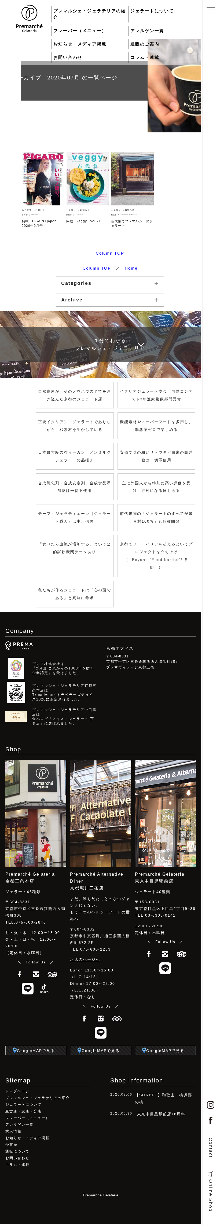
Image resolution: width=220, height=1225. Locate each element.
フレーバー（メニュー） (80, 30)
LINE (28, 988)
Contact (210, 1148)
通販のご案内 (144, 44)
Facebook (19, 974)
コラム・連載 (144, 57)
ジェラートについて (152, 11)
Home (131, 268)
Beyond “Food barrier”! (158, 559)
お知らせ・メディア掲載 (80, 44)
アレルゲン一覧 (147, 30)
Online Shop (210, 1195)
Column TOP (110, 253)
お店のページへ (85, 959)
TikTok (44, 988)
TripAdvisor (52, 974)
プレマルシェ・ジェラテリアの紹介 (89, 14)
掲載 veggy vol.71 (83, 221)
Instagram (36, 974)
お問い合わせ (67, 57)
